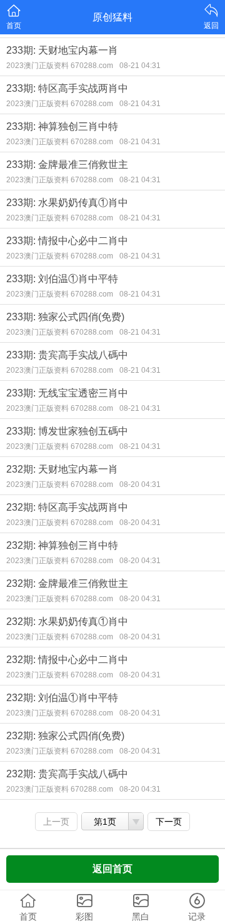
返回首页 (112, 868)
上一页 (56, 822)
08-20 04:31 (140, 484)
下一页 (169, 822)
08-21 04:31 (140, 65)
